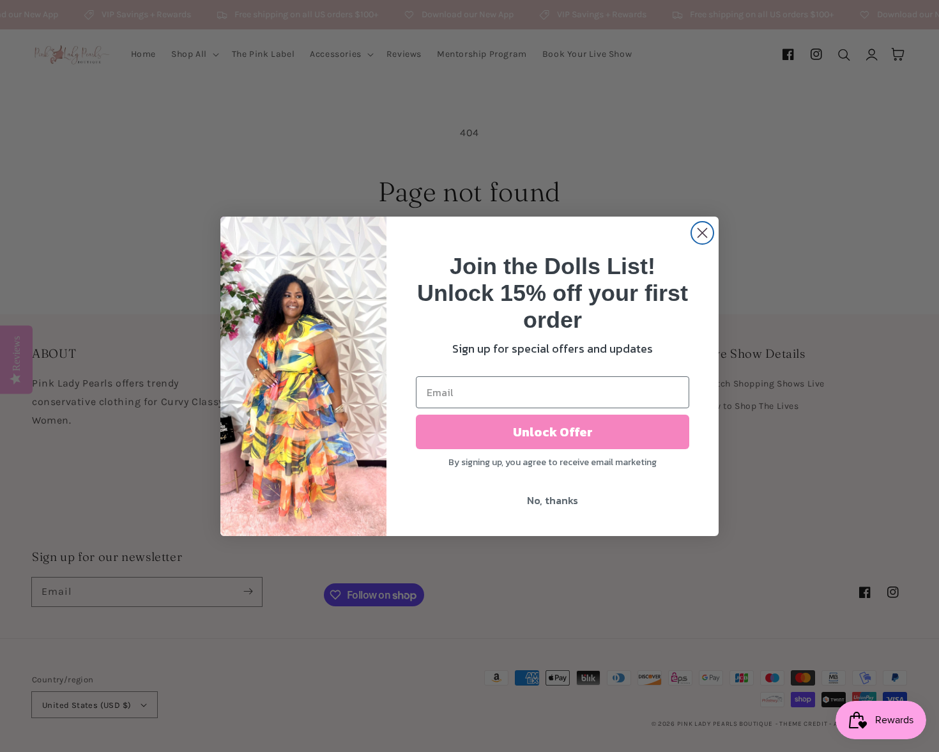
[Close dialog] (702, 233)
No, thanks (552, 500)
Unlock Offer (553, 431)
